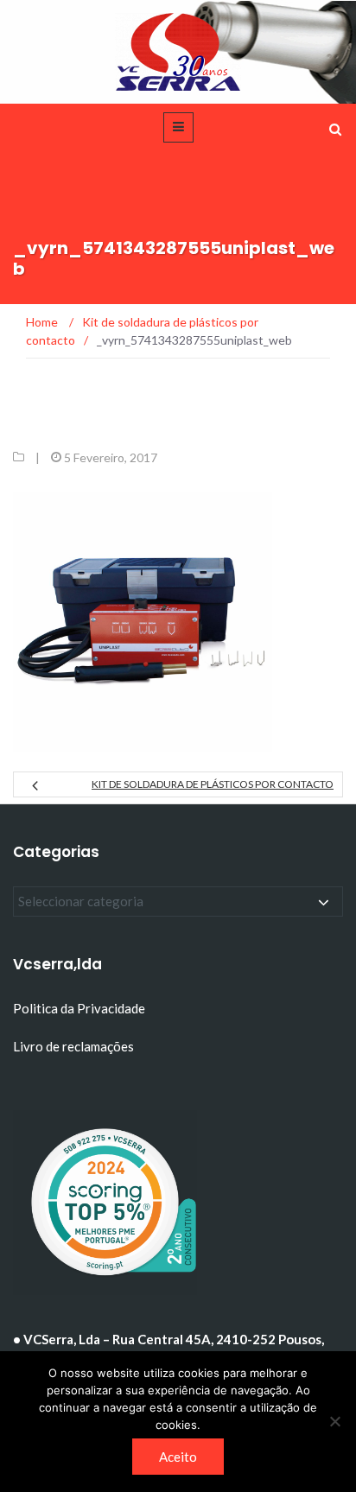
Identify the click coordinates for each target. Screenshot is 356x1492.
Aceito (178, 1456)
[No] (334, 1421)
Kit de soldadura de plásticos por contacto (213, 784)
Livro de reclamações (75, 1046)
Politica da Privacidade (79, 1008)
